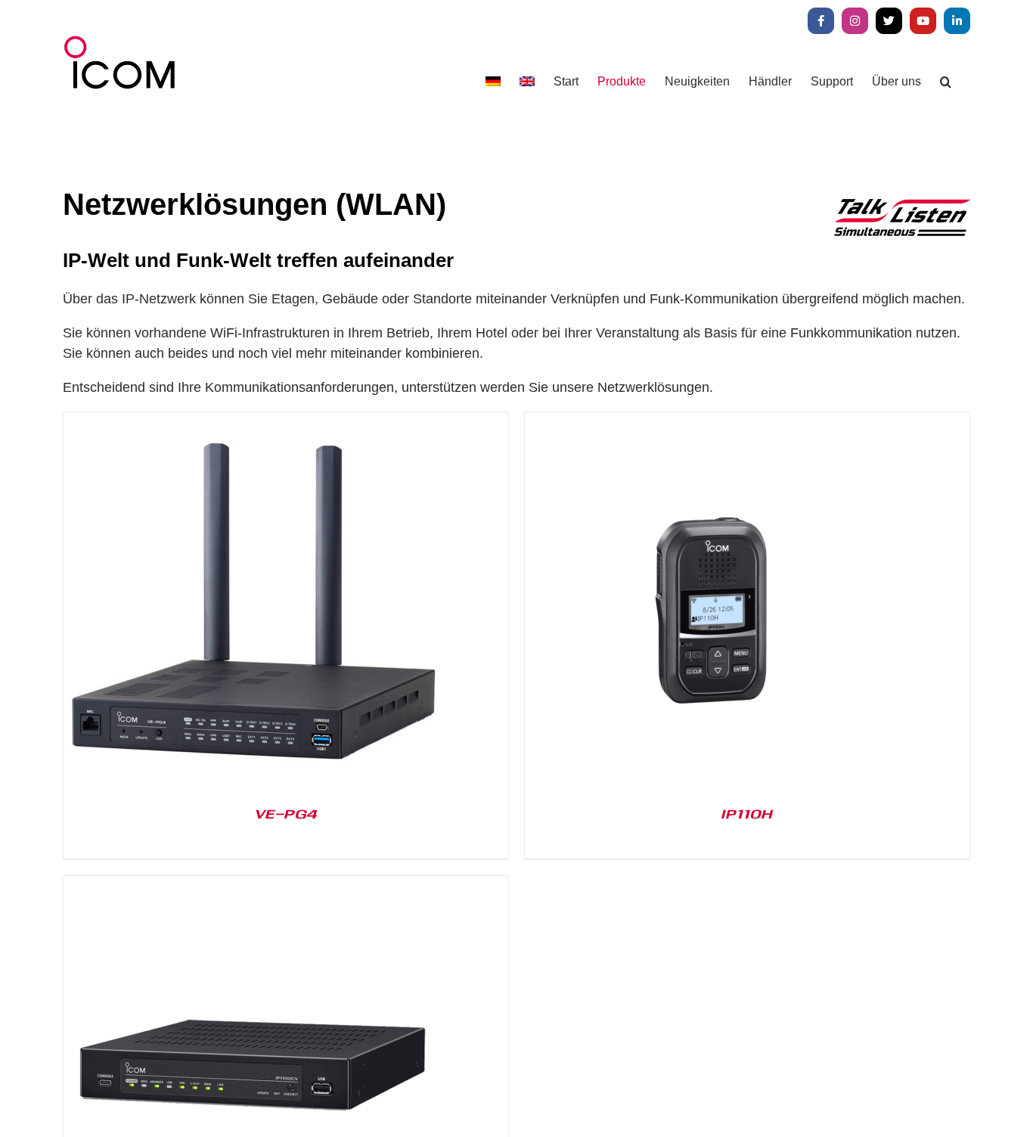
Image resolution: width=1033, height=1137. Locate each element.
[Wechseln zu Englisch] (527, 81)
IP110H (747, 813)
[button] (945, 81)
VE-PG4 (286, 813)
